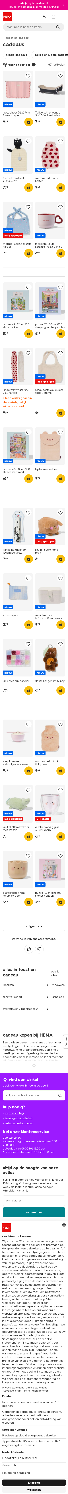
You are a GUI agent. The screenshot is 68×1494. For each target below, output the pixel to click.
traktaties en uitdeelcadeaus (20, 1008)
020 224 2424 (12, 1137)
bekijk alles (55, 973)
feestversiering (12, 997)
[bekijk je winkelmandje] (53, 16)
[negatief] (39, 949)
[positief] (28, 949)
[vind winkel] (60, 1095)
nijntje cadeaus (16, 54)
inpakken (8, 985)
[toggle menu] (62, 17)
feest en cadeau (17, 37)
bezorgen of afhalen (18, 1118)
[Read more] (34, 1065)
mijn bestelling (14, 1113)
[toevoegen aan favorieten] (28, 75)
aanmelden (34, 1212)
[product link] (18, 89)
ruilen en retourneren (19, 1123)
